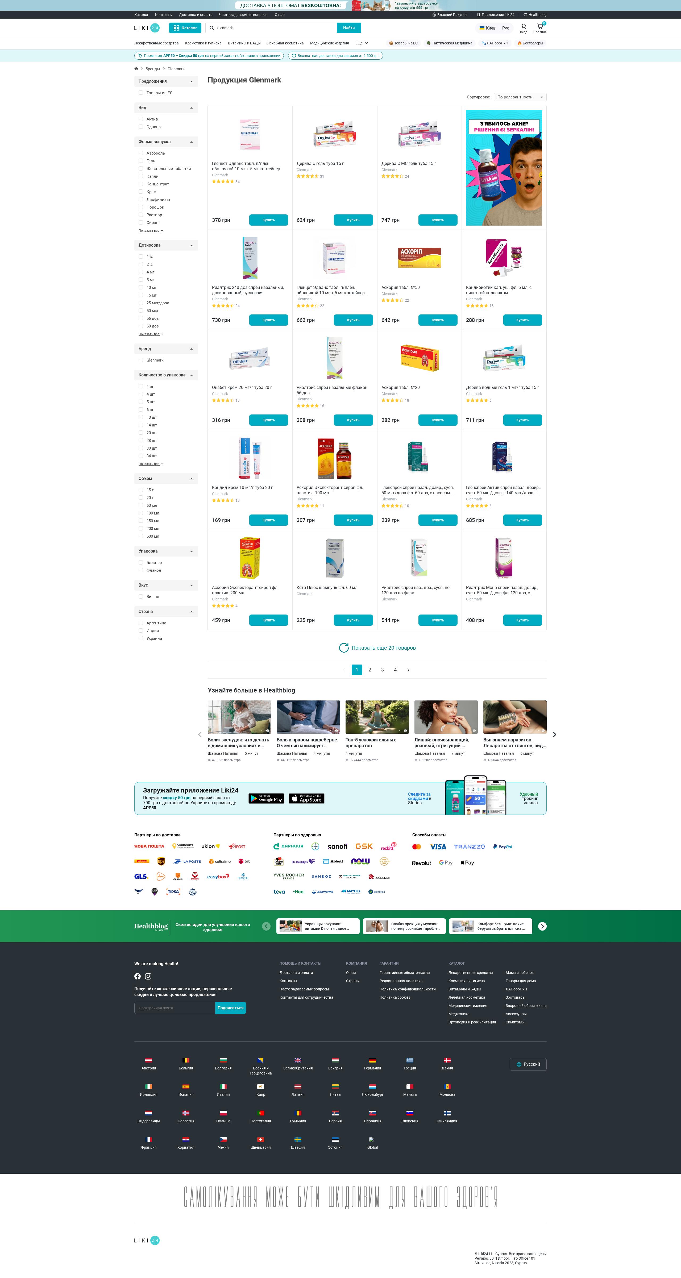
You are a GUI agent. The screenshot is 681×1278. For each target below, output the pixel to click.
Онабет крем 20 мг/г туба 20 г (242, 387)
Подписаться (231, 1007)
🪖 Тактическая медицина (449, 43)
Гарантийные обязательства (405, 972)
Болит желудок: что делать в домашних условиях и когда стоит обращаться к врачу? (238, 743)
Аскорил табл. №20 (400, 387)
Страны (353, 981)
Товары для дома (521, 981)
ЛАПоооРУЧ (516, 989)
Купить (269, 220)
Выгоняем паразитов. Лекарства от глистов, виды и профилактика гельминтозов (515, 743)
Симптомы (515, 1022)
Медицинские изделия (329, 43)
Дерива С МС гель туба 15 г (408, 163)
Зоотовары (515, 997)
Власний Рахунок (452, 15)
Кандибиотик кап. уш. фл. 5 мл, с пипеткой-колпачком (498, 290)
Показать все (149, 231)
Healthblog (538, 15)
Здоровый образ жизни (526, 1005)
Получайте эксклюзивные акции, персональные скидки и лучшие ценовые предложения (183, 991)
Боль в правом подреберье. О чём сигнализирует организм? (307, 743)
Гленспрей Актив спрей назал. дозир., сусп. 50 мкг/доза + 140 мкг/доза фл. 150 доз (503, 493)
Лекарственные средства (156, 43)
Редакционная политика (401, 981)
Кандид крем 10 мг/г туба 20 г (242, 487)
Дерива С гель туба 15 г (320, 163)
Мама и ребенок (520, 972)
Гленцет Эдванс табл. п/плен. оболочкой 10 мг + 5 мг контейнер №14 (246, 169)
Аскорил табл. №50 (400, 287)
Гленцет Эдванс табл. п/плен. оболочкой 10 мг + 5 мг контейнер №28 (331, 293)
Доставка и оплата (196, 15)
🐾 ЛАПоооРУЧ (494, 43)
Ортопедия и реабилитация (472, 1022)
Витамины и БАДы (244, 43)
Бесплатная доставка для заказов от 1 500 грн (339, 55)
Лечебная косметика (285, 43)
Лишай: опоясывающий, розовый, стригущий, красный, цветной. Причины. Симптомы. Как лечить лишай (444, 743)
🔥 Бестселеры (530, 43)
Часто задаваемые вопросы (243, 15)
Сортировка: (478, 97)
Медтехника (459, 1014)
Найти (349, 27)
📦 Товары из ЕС (403, 43)
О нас (279, 15)
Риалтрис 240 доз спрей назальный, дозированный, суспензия (248, 290)
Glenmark (176, 69)
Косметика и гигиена (203, 43)
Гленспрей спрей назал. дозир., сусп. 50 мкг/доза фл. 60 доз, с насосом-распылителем (417, 493)
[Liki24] (147, 1240)
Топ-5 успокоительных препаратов (371, 742)
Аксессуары (516, 1014)
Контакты (164, 15)
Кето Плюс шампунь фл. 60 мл (327, 587)
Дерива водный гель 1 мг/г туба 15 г (502, 387)
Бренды (153, 69)
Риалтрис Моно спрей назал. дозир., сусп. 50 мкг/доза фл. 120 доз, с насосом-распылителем (502, 593)
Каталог (141, 15)
